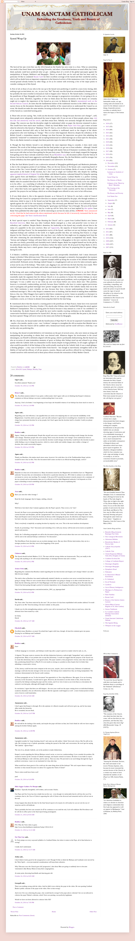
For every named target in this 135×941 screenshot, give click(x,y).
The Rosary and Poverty (115, 193)
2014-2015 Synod (21, 369)
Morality (35, 369)
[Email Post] (34, 367)
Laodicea (108, 584)
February (111, 222)
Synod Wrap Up (112, 177)
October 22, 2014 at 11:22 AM (25, 830)
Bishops (29, 369)
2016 (108, 154)
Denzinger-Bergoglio (112, 566)
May (109, 212)
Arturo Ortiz (19, 568)
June (109, 209)
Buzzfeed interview (17, 223)
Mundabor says (60, 155)
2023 (108, 133)
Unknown (18, 553)
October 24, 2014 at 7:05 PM (24, 902)
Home (54, 912)
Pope (40, 369)
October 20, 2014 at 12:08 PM (25, 731)
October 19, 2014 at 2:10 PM (24, 405)
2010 (108, 238)
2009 (108, 241)
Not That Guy (19, 837)
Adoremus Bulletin (111, 539)
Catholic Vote (109, 551)
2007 (108, 247)
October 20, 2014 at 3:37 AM (24, 621)
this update (88, 208)
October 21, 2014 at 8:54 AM (24, 815)
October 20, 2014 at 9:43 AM (24, 696)
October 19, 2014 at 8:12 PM (24, 561)
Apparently (55, 228)
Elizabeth (18, 628)
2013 (108, 228)
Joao (16, 491)
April (109, 215)
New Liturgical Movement (114, 537)
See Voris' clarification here (36, 216)
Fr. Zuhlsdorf (109, 579)
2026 (108, 123)
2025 (108, 126)
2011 (108, 235)
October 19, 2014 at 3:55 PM (24, 447)
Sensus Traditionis (111, 609)
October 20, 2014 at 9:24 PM (24, 779)
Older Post (93, 912)
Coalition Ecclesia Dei (112, 558)
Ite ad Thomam (110, 582)
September (111, 200)
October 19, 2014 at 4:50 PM (24, 484)
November (111, 166)
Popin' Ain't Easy (74, 126)
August (110, 203)
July (109, 206)
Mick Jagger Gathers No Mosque (26, 786)
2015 (108, 157)
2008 (108, 244)
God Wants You (112, 196)
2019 (108, 145)
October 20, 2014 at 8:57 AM (24, 636)
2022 (108, 136)
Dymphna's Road (111, 569)
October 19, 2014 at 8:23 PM (24, 592)
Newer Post (14, 912)
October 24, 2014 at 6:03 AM (24, 876)
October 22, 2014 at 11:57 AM (25, 850)
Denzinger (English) (112, 564)
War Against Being (111, 623)
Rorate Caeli (38, 77)
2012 (108, 232)
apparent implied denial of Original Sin (24, 174)
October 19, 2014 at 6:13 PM (24, 546)
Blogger (71, 927)
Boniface (18, 432)
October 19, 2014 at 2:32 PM (24, 425)
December (111, 163)
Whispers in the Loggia (113, 625)
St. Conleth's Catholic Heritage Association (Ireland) (112, 613)
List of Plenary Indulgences (114, 587)
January (110, 225)
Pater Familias (109, 594)
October (110, 169)
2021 (108, 139)
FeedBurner (118, 324)
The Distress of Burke (114, 180)
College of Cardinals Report (114, 561)
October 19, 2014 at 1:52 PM (24, 386)
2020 (108, 142)
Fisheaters (108, 572)
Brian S (17, 393)
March (110, 218)
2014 (108, 160)
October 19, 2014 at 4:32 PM (24, 462)
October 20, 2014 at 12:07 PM (25, 713)
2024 (108, 129)
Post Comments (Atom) (26, 915)
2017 (108, 151)
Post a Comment (18, 907)
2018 (108, 148)
